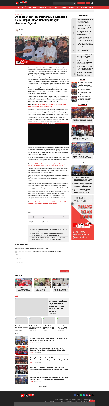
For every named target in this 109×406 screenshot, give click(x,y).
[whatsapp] (81, 395)
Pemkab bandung (47, 221)
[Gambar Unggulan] (42, 50)
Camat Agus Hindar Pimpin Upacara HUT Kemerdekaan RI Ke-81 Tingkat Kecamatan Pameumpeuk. (85, 45)
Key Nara (21, 29)
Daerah (22, 14)
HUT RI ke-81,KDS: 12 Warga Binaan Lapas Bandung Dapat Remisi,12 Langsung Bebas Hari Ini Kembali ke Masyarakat (85, 69)
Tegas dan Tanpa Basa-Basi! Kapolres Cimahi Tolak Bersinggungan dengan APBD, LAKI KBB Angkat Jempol (85, 39)
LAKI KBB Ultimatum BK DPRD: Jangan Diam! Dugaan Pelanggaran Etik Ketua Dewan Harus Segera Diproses (85, 22)
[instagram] (87, 395)
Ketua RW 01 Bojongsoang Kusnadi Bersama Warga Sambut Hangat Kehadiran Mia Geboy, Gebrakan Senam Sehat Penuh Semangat (23, 291)
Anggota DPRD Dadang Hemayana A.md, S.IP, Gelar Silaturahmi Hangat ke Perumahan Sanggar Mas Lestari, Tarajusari (48, 238)
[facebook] (75, 395)
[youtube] (90, 395)
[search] (74, 3)
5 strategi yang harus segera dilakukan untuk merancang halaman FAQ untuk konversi (58, 306)
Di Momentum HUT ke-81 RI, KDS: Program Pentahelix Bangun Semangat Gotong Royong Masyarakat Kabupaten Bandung (84, 57)
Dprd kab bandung (36, 221)
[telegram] (84, 395)
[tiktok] (93, 395)
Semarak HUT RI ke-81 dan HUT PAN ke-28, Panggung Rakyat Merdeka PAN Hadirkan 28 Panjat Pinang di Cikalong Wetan (84, 28)
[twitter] (78, 395)
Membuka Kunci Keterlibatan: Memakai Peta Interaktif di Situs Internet (48, 328)
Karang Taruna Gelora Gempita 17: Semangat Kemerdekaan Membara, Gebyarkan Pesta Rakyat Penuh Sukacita (47, 234)
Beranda (17, 14)
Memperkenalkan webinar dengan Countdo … (21, 327)
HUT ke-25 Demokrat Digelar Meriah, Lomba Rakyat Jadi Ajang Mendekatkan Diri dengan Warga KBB (49, 339)
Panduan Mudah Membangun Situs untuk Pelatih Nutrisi (35, 327)
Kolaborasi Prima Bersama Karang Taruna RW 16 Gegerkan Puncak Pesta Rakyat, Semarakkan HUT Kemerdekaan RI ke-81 (49, 230)
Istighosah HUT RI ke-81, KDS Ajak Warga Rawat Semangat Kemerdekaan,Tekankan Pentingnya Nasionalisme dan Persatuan (85, 75)
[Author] (16, 30)
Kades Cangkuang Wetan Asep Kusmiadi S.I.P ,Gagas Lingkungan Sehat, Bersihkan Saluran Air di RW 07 (42, 290)
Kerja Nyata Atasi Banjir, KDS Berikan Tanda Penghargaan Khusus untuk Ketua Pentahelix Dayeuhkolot (84, 33)
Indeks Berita (42, 386)
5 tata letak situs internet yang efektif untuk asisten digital (62, 327)
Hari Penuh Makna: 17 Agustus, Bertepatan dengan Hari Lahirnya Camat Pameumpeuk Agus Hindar (84, 63)
